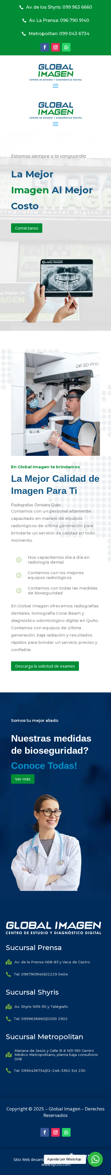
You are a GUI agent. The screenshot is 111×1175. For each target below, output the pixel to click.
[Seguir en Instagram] (55, 47)
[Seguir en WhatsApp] (66, 47)
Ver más (22, 779)
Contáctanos (26, 228)
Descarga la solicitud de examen (45, 666)
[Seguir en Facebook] (44, 47)
